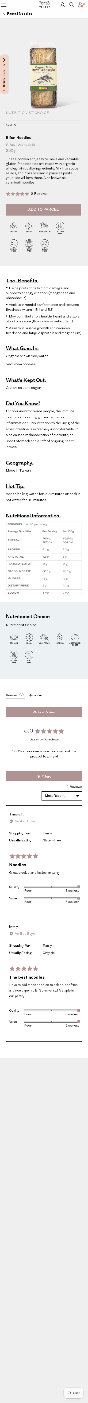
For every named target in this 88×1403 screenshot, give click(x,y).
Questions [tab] (35, 695)
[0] (80, 4)
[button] (26, 194)
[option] (44, 89)
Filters (46, 776)
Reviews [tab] (14, 695)
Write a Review (44, 712)
